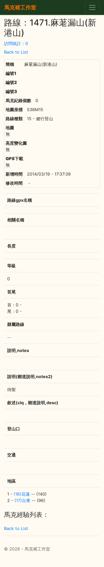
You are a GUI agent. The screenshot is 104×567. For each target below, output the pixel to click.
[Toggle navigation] (92, 7)
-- (9, 337)
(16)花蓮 (22, 494)
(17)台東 (22, 500)
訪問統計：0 (16, 43)
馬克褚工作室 (20, 7)
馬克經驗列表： (26, 515)
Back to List (16, 52)
